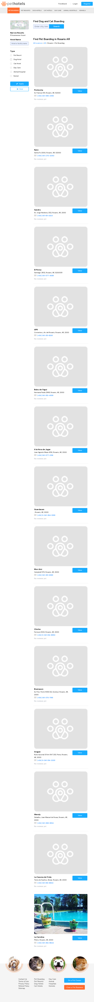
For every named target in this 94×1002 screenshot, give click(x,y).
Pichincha (38, 90)
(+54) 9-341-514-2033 (46, 760)
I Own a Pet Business (74, 987)
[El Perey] (60, 247)
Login (75, 4)
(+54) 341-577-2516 (45, 455)
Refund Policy (23, 986)
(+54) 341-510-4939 (45, 395)
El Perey (37, 270)
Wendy (37, 814)
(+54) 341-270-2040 (45, 156)
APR (36, 329)
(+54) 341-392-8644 (45, 943)
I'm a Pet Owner (74, 980)
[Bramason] (60, 666)
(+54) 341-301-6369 (45, 575)
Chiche (37, 629)
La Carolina (39, 937)
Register (87, 4)
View (80, 91)
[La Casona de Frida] (60, 854)
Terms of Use (23, 981)
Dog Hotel (17, 59)
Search (56, 26)
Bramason (38, 689)
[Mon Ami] (60, 546)
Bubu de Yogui (40, 389)
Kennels (82, 10)
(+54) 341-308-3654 (45, 823)
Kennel (16, 76)
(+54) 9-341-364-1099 (46, 515)
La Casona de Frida (42, 877)
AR (45, 43)
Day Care (57, 10)
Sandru (37, 210)
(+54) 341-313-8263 (45, 335)
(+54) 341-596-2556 (45, 96)
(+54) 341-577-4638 (45, 276)
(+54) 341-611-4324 (45, 216)
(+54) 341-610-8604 (45, 883)
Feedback (62, 4)
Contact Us (22, 979)
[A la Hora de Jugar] (60, 426)
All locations (37, 43)
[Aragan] (60, 729)
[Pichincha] (60, 67)
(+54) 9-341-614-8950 (46, 635)
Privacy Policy (23, 984)
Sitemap (21, 988)
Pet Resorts (25, 10)
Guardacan (39, 509)
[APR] (60, 307)
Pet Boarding (13, 10)
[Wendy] (60, 791)
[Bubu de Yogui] (60, 367)
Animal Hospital (19, 72)
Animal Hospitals (70, 10)
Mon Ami (38, 569)
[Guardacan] (60, 486)
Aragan (37, 752)
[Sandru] (60, 187)
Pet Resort (18, 55)
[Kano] (60, 127)
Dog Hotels (37, 10)
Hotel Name (15, 39)
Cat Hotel (17, 63)
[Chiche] (60, 606)
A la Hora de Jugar (42, 449)
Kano (36, 150)
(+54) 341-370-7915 (45, 698)
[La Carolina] (60, 914)
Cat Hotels (48, 10)
